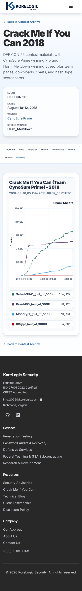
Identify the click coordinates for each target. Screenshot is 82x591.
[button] (71, 6)
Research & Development (22, 463)
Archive (20, 157)
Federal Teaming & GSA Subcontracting (32, 456)
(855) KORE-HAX (16, 551)
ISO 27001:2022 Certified (20, 387)
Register (32, 149)
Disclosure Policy (16, 510)
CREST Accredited (15, 392)
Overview (10, 149)
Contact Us (11, 543)
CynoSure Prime (19, 118)
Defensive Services (17, 450)
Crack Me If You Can (18, 489)
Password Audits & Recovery (24, 443)
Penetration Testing (17, 436)
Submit (45, 149)
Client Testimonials (17, 503)
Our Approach (13, 529)
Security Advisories (17, 483)
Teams (71, 149)
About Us (10, 536)
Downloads (58, 149)
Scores (9, 157)
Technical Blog (14, 496)
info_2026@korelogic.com (20, 399)
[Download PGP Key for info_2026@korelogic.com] (41, 400)
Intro (21, 149)
